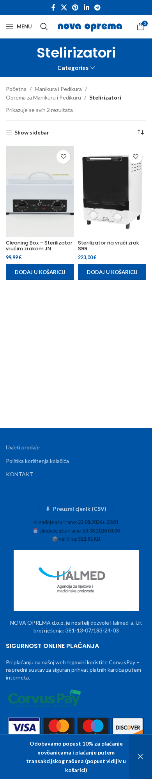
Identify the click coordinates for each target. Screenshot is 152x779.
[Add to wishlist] (63, 157)
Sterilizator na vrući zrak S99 (108, 245)
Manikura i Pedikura (58, 89)
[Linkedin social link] (86, 7)
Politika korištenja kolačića (37, 461)
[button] (40, 272)
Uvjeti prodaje (23, 447)
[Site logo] (90, 26)
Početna (16, 89)
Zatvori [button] (140, 757)
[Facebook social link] (53, 7)
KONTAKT (20, 474)
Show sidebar (31, 132)
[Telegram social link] (97, 7)
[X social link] (63, 7)
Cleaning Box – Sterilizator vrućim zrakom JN (39, 245)
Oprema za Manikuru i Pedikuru (43, 97)
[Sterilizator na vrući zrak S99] (112, 191)
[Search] (44, 26)
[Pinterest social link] (75, 7)
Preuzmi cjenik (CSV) (76, 508)
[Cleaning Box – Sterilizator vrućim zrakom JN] (40, 191)
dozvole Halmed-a (111, 622)
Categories (72, 68)
